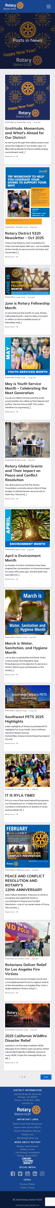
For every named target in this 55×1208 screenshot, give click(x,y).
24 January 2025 (22, 959)
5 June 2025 (20, 297)
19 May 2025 (20, 378)
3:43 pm (30, 550)
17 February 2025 (22, 870)
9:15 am (33, 1030)
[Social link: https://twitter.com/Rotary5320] (20, 1174)
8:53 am (33, 227)
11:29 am (37, 122)
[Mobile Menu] (48, 6)
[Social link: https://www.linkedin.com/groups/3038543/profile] (34, 1174)
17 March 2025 (21, 637)
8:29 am (31, 460)
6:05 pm (31, 297)
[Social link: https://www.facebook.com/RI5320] (12, 1174)
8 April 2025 (20, 550)
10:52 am (33, 711)
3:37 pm (33, 637)
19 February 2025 (22, 789)
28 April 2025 (20, 460)
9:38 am (35, 789)
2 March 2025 (21, 711)
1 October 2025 (21, 227)
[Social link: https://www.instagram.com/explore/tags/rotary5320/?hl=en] (42, 1174)
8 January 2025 (21, 1030)
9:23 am (35, 870)
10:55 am (32, 378)
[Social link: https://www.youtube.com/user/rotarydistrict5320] (27, 1174)
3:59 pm (35, 959)
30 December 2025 (23, 122)
